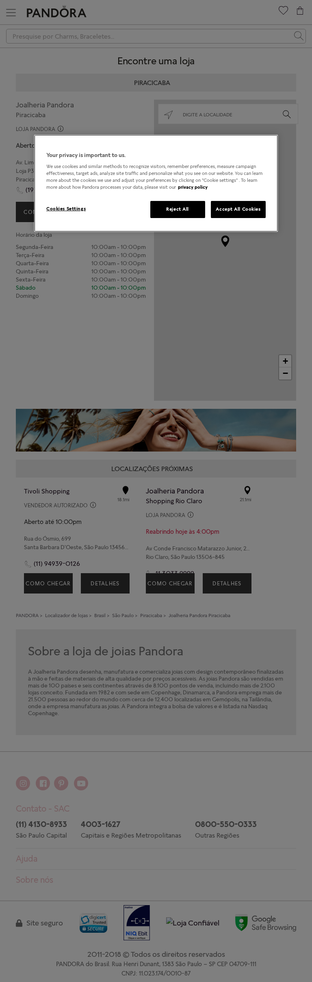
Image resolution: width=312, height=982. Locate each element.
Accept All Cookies (238, 209)
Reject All (177, 209)
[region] (156, 183)
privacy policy (193, 187)
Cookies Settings (66, 209)
